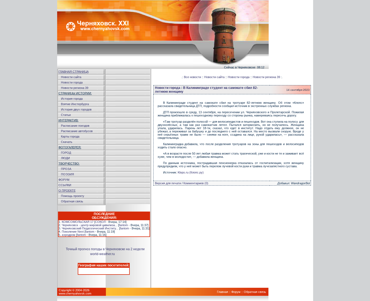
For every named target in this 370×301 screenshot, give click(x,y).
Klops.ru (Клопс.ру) (191, 172)
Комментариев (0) (195, 183)
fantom (123, 225)
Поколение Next (73, 231)
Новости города (72, 82)
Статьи (66, 114)
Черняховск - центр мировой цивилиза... (89, 225)
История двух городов (76, 109)
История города (72, 98)
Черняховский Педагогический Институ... (90, 228)
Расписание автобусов (77, 131)
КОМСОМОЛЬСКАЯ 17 (77, 221)
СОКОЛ (100, 221)
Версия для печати (168, 183)
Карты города (70, 136)
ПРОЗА (66, 168)
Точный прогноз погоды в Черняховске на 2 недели (105, 249)
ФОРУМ (64, 179)
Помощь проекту (72, 196)
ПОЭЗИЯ (67, 174)
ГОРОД (66, 152)
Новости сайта (71, 77)
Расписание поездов (75, 125)
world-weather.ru (102, 254)
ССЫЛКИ (65, 185)
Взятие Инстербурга (75, 104)
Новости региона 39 (74, 87)
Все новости (192, 77)
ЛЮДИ (65, 158)
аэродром (68, 234)
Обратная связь (72, 201)
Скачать (66, 141)
